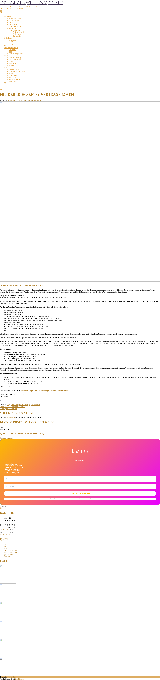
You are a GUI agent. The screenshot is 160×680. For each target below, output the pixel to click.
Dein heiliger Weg (15, 58)
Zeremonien (17, 36)
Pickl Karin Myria (34, 100)
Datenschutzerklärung (105, 499)
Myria (6, 56)
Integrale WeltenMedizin (31, 3)
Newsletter (12, 50)
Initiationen (17, 34)
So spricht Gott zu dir (8, 409)
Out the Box (11, 677)
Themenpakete (14, 24)
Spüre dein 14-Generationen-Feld (12, 407)
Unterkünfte (13, 75)
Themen (11, 22)
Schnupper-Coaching (16, 18)
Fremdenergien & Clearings (20, 405)
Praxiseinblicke (14, 69)
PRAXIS (7, 16)
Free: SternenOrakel (11, 48)
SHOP (6, 46)
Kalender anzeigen (6, 438)
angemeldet (11, 417)
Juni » (8, 534)
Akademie (12, 40)
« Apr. (2, 534)
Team (11, 61)
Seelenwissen (35, 405)
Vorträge (12, 42)
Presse (6, 546)
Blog (10, 52)
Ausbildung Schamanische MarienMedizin (25, 433)
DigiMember (19, 679)
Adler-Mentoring (19, 26)
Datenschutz (13, 81)
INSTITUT (8, 38)
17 (12, 527)
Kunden (11, 65)
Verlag (11, 44)
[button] (1, 11)
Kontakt (7, 67)
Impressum (12, 77)
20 (3, 530)
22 (8, 530)
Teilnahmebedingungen (17, 71)
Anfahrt (11, 73)
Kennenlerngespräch (16, 54)
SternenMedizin (18, 30)
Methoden (12, 28)
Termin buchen (14, 20)
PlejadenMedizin (19, 32)
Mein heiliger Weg (15, 59)
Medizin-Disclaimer (15, 79)
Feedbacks (12, 63)
